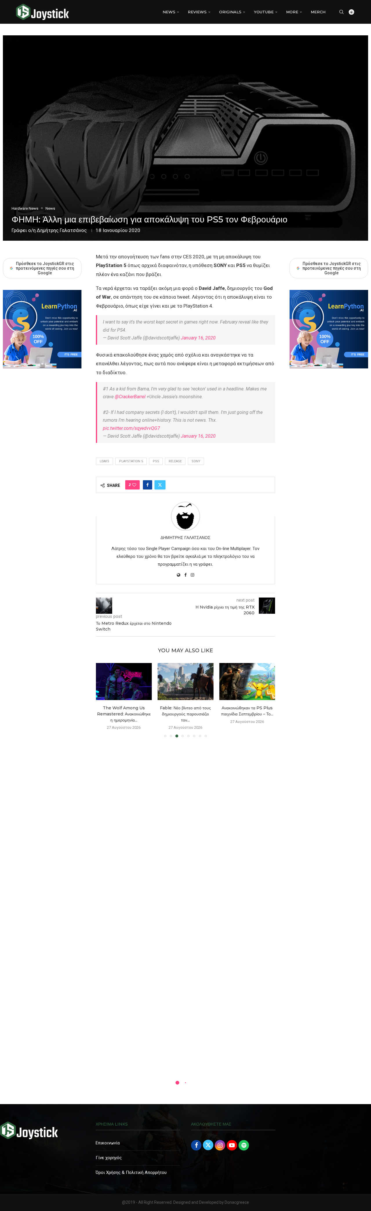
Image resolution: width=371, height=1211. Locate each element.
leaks (104, 461)
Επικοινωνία (108, 1143)
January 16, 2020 (198, 338)
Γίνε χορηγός (109, 1157)
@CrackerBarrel (130, 396)
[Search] (341, 11)
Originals (230, 12)
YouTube (264, 12)
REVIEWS (197, 12)
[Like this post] (134, 484)
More (292, 12)
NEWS (169, 12)
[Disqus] (185, 825)
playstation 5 (131, 461)
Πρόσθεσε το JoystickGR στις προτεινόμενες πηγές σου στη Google (331, 268)
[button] (104, 700)
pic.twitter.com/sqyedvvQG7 (131, 428)
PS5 (156, 461)
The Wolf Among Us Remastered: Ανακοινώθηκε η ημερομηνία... (124, 713)
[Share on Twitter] (160, 484)
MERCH (318, 12)
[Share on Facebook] (147, 484)
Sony (196, 461)
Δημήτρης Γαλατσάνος (62, 230)
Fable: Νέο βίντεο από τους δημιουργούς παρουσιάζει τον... (185, 713)
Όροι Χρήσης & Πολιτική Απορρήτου (131, 1172)
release (175, 461)
